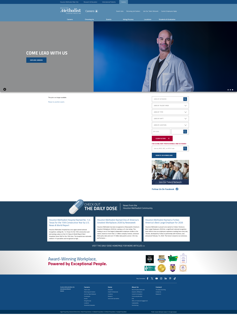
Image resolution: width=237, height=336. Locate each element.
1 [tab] (228, 89)
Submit (185, 131)
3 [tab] (232, 89)
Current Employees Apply (169, 11)
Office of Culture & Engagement (140, 300)
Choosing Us (89, 19)
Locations (147, 19)
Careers (123, 2)
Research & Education (90, 2)
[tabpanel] (118, 56)
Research (110, 296)
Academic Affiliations (137, 291)
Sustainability (135, 302)
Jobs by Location (160, 124)
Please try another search (56, 101)
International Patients (109, 2)
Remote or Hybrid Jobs (164, 155)
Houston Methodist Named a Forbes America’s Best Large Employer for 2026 (164, 220)
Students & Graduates (167, 19)
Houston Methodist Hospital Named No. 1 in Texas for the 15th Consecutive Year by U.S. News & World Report (69, 221)
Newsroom (158, 293)
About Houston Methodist (138, 289)
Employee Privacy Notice (121, 311)
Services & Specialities (113, 298)
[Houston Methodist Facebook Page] (147, 278)
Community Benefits (137, 296)
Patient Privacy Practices (86, 311)
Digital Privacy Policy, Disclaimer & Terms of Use (70, 311)
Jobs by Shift (159, 118)
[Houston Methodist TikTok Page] (175, 278)
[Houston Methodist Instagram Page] (161, 278)
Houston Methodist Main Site (69, 2)
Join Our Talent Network (150, 11)
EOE (133, 298)
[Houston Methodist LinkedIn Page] (166, 278)
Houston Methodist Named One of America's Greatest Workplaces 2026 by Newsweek (118, 220)
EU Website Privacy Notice (97, 311)
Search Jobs (119, 11)
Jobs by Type (158, 111)
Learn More (29, 64)
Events (108, 19)
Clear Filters (161, 138)
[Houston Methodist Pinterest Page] (170, 278)
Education (110, 289)
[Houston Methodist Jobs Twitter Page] (152, 278)
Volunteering (135, 304)
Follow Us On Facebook (163, 188)
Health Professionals (113, 291)
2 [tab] (230, 89)
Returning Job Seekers (133, 11)
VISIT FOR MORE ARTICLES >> (118, 245)
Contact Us (158, 291)
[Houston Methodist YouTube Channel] (156, 278)
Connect (159, 286)
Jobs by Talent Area (161, 105)
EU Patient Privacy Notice (110, 311)
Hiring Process (128, 19)
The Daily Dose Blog (161, 289)
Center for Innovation (137, 293)
